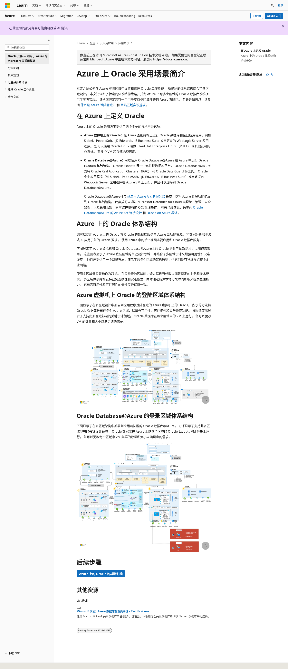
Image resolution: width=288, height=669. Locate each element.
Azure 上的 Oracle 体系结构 (258, 55)
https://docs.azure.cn (170, 59)
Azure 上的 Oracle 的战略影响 (101, 574)
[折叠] (48, 40)
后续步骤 (246, 61)
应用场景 (123, 43)
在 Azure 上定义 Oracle (256, 50)
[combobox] (27, 47)
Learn (81, 43)
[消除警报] (283, 26)
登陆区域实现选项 (133, 105)
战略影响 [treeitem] (13, 68)
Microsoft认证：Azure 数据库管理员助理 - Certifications (113, 611)
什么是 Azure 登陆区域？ (98, 105)
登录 (280, 5)
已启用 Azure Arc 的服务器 (146, 196)
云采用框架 (107, 43)
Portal (257, 16)
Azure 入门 (274, 16)
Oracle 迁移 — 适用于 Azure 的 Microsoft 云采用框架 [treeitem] (27, 58)
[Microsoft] (7, 5)
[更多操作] (208, 43)
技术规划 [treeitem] (13, 75)
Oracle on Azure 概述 (162, 213)
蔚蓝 (92, 43)
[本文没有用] (272, 74)
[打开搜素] (272, 5)
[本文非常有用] (267, 74)
